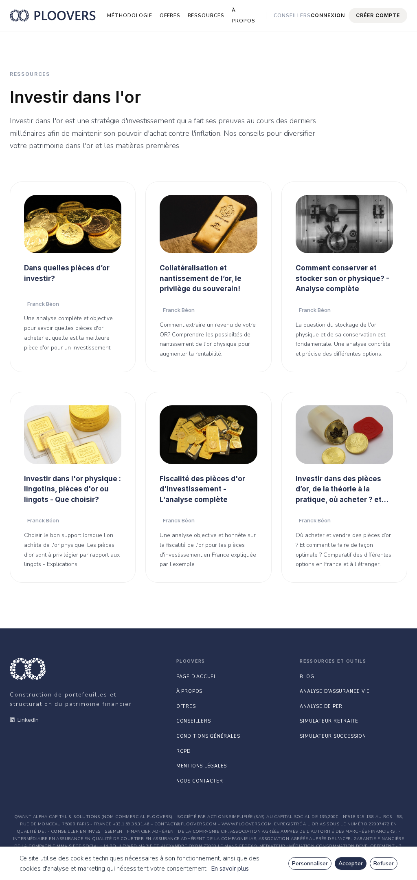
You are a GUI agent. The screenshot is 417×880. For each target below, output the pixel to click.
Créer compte (378, 15)
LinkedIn (28, 719)
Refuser (383, 863)
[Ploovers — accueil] (53, 15)
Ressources (206, 15)
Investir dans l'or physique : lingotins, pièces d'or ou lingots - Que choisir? (72, 489)
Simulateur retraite (329, 721)
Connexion (328, 15)
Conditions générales (208, 736)
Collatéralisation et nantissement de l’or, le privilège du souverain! (200, 278)
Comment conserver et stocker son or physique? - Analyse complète (342, 278)
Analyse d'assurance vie (335, 691)
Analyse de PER (321, 706)
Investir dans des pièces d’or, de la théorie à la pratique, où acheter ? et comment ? (339, 490)
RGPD (183, 751)
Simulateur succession (333, 736)
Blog (307, 677)
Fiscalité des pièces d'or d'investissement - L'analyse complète (202, 489)
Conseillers (292, 15)
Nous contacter (199, 781)
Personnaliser (310, 863)
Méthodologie (129, 15)
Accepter (350, 863)
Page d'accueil (197, 677)
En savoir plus (230, 869)
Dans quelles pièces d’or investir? (67, 273)
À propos (243, 15)
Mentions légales (201, 766)
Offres (170, 15)
